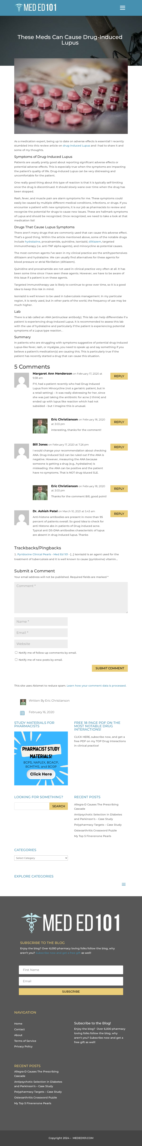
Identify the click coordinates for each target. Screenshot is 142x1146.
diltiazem (95, 241)
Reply (119, 376)
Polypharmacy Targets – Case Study (98, 824)
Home (18, 1023)
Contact (19, 1029)
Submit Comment (110, 668)
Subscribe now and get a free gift (58, 953)
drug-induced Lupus (76, 145)
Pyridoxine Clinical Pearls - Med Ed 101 (42, 554)
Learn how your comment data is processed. (96, 685)
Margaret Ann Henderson (52, 373)
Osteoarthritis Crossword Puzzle (95, 830)
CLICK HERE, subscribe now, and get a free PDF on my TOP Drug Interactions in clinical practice (100, 741)
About (18, 1035)
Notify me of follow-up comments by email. (48, 652)
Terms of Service (25, 1041)
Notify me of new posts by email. (40, 659)
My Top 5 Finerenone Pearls (92, 836)
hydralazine (32, 241)
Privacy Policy (23, 1046)
